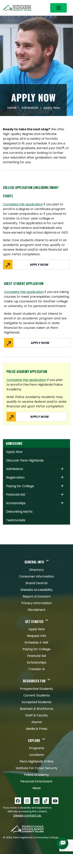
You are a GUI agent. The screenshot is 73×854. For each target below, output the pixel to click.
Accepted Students (36, 702)
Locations (36, 754)
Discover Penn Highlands (25, 460)
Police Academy (36, 774)
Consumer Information (36, 576)
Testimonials (15, 520)
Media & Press (36, 728)
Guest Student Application (23, 283)
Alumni (36, 722)
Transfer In (36, 669)
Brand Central (36, 583)
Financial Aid (15, 494)
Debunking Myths (19, 511)
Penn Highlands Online (37, 761)
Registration (15, 477)
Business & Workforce (36, 708)
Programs (36, 748)
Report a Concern (36, 596)
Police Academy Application (26, 371)
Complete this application (23, 204)
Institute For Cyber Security (37, 768)
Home (11, 107)
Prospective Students (36, 688)
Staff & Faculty (36, 715)
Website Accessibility (36, 589)
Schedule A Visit (36, 642)
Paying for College (20, 486)
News (37, 788)
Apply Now (14, 452)
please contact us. (27, 815)
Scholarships (16, 503)
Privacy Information (36, 603)
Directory (36, 570)
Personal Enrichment (36, 781)
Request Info (36, 636)
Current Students (36, 695)
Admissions (29, 107)
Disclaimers (36, 609)
